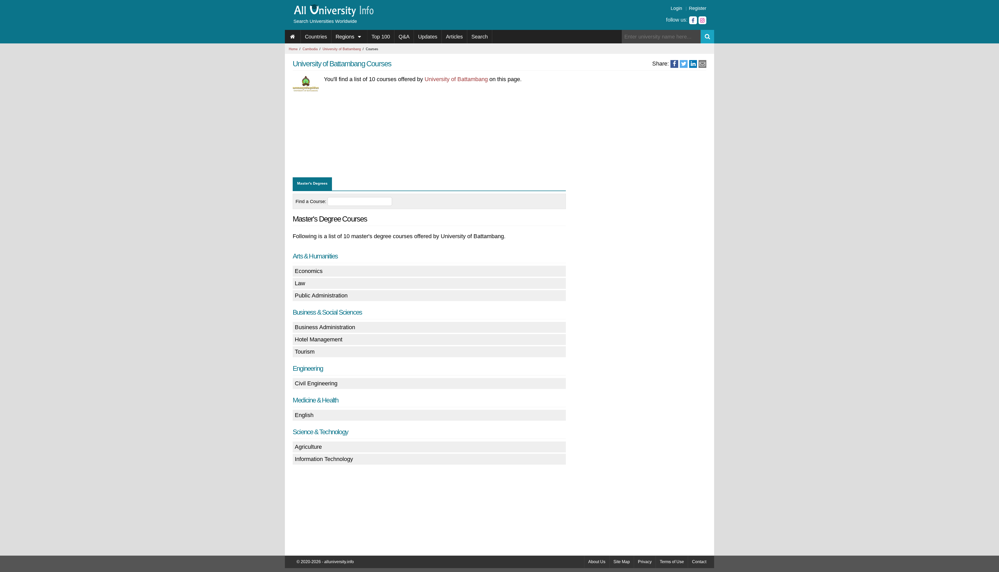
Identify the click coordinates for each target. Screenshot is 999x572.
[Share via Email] (702, 64)
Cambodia (310, 49)
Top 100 (381, 37)
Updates (427, 37)
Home (293, 49)
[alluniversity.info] (333, 15)
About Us (596, 562)
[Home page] (293, 36)
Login (676, 8)
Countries (316, 37)
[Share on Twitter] (684, 64)
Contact (699, 562)
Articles (454, 37)
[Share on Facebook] (674, 64)
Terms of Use (672, 562)
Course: (312, 201)
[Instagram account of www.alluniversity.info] (702, 20)
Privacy (645, 562)
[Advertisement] (429, 135)
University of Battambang (342, 49)
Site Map (621, 562)
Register (697, 8)
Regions (346, 37)
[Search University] (707, 36)
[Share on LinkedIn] (693, 64)
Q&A (404, 37)
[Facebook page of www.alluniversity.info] (693, 20)
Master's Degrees (312, 183)
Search (479, 37)
